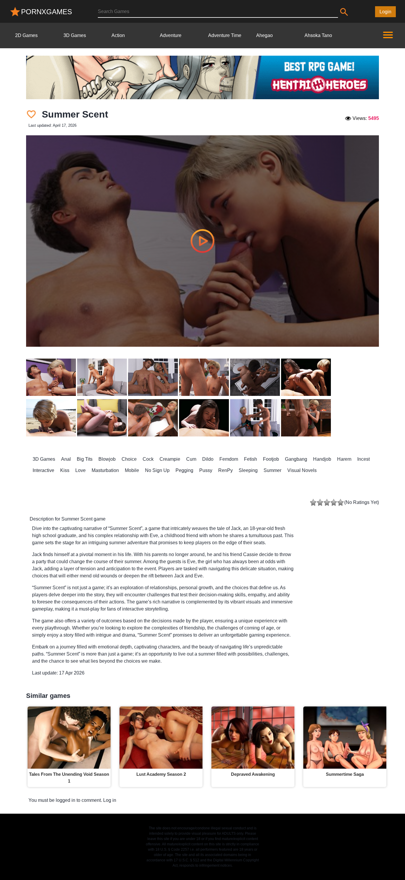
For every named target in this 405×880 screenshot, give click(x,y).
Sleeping (248, 470)
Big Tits (85, 459)
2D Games (26, 35)
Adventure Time (224, 35)
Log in (109, 800)
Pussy (205, 470)
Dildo (207, 459)
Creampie (170, 459)
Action (118, 35)
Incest (363, 459)
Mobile (132, 470)
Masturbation (105, 470)
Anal (66, 459)
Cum (191, 459)
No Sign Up (157, 470)
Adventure (170, 35)
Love (80, 470)
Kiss (64, 470)
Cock (148, 459)
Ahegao (264, 35)
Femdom (228, 459)
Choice (129, 459)
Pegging (184, 470)
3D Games (74, 35)
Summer (272, 470)
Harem (344, 459)
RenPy (225, 470)
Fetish (250, 459)
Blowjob (107, 459)
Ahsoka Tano (318, 35)
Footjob (271, 459)
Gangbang (296, 459)
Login (385, 11)
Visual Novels (302, 470)
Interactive (43, 470)
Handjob (322, 459)
